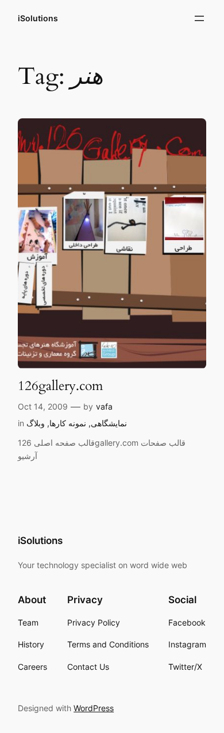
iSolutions (38, 18)
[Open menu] (199, 18)
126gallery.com (60, 385)
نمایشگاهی (109, 423)
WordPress (94, 708)
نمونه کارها (67, 423)
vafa (104, 406)
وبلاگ (35, 423)
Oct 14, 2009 (43, 406)
